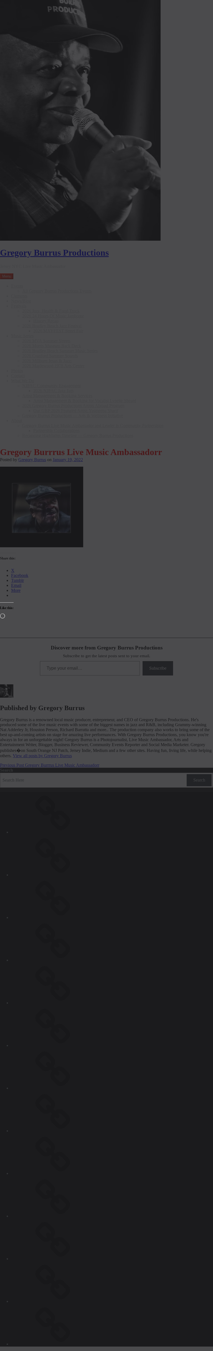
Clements (19, 296)
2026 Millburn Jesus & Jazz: (47, 360)
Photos (17, 370)
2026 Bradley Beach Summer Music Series (60, 350)
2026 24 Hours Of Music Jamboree (53, 316)
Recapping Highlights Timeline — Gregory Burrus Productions (77, 435)
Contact (18, 375)
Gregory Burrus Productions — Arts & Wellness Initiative (72, 415)
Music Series (22, 335)
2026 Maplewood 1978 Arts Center (53, 365)
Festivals (18, 306)
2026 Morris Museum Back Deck (51, 345)
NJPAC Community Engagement (51, 385)
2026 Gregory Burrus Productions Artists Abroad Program (73, 405)
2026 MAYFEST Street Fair (58, 330)
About (16, 420)
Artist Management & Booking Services (57, 395)
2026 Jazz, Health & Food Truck (51, 311)
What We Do (22, 380)
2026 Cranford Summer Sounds (50, 355)
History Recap (46, 321)
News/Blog (21, 301)
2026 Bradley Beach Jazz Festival (52, 325)
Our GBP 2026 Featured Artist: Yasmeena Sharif (75, 410)
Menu (6, 276)
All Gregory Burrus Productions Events (57, 291)
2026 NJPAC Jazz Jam (53, 390)
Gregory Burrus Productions (54, 253)
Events (17, 286)
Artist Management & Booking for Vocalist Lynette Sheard (84, 400)
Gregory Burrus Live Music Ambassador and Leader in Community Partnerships (92, 425)
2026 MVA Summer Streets (46, 340)
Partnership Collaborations (56, 430)
